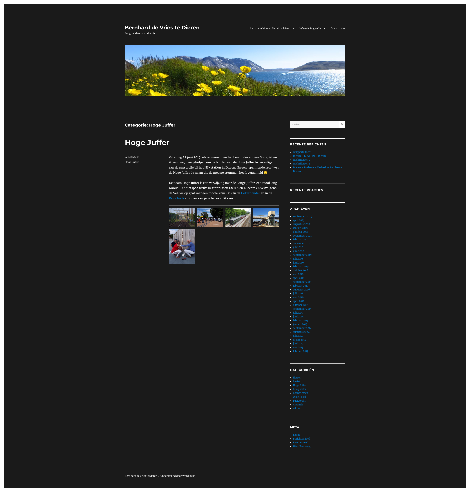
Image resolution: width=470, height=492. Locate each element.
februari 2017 (300, 285)
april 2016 (299, 301)
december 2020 (302, 243)
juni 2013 (298, 343)
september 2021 (302, 235)
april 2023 (299, 220)
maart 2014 (299, 339)
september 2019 (302, 255)
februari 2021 (300, 239)
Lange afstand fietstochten (270, 28)
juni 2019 (298, 262)
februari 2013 (300, 351)
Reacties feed (300, 442)
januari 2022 (300, 228)
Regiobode (176, 198)
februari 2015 (300, 320)
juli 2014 (298, 335)
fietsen (297, 377)
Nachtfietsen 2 (301, 159)
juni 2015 (298, 316)
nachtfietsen (300, 393)
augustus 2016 (301, 289)
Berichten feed (301, 438)
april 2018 (298, 278)
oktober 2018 (300, 270)
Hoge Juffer (147, 142)
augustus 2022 (301, 224)
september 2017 (302, 282)
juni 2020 (298, 251)
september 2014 (302, 328)
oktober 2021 (300, 231)
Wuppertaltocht (302, 152)
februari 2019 (301, 266)
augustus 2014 (301, 332)
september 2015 (302, 308)
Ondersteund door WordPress (177, 476)
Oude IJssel (299, 396)
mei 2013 (298, 347)
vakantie (298, 404)
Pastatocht (299, 400)
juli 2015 (298, 312)
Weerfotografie (310, 28)
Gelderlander (250, 193)
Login (296, 434)
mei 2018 (298, 274)
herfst (296, 381)
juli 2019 (298, 258)
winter (297, 408)
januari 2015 (300, 324)
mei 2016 (298, 297)
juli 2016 (298, 293)
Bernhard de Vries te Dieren (162, 27)
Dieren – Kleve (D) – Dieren (309, 156)
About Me (338, 28)
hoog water (299, 389)
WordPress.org (301, 446)
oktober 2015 (300, 305)
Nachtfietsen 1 (301, 163)
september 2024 (302, 216)
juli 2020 (298, 247)
